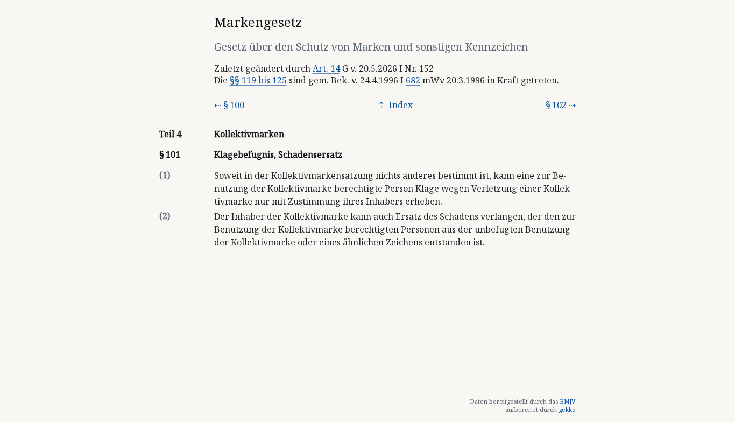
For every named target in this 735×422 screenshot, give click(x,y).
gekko (567, 409)
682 (413, 80)
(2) (164, 216)
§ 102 (556, 105)
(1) (164, 175)
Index (400, 105)
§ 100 (233, 105)
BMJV (568, 401)
